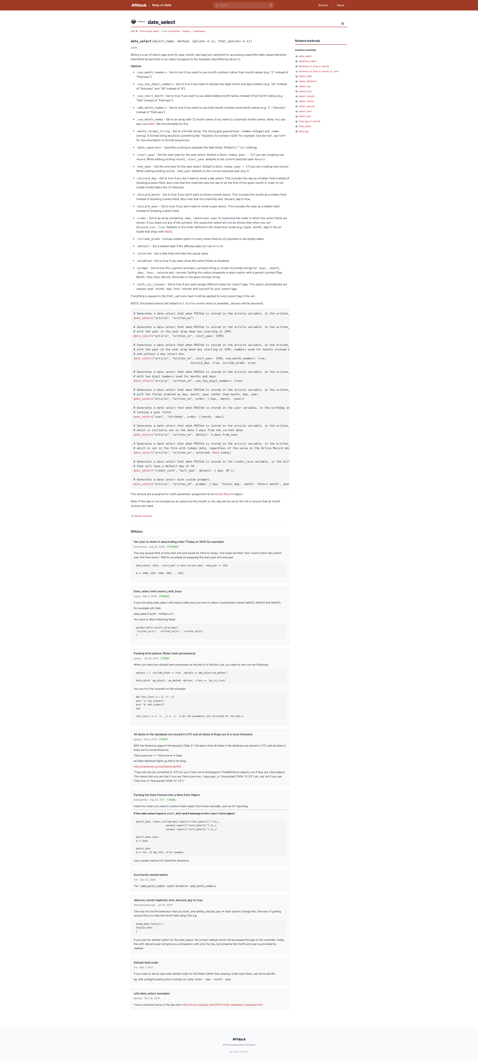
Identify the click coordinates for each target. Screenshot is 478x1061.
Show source (143, 516)
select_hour (305, 91)
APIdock (139, 5)
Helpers (186, 31)
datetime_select (307, 61)
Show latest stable (150, 31)
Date (215, 452)
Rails (168, 231)
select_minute (306, 96)
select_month (306, 101)
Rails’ (151, 124)
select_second (307, 106)
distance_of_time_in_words (314, 66)
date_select (143, 318)
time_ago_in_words (309, 121)
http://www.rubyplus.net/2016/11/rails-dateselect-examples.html (223, 1004)
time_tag (303, 131)
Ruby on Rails (161, 5)
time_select (305, 126)
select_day (305, 86)
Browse (323, 5)
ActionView (174, 31)
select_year (305, 116)
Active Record (224, 494)
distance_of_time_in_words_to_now (319, 71)
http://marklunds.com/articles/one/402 (157, 766)
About (340, 5)
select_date (305, 76)
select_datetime (307, 81)
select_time (305, 111)
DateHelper (199, 31)
